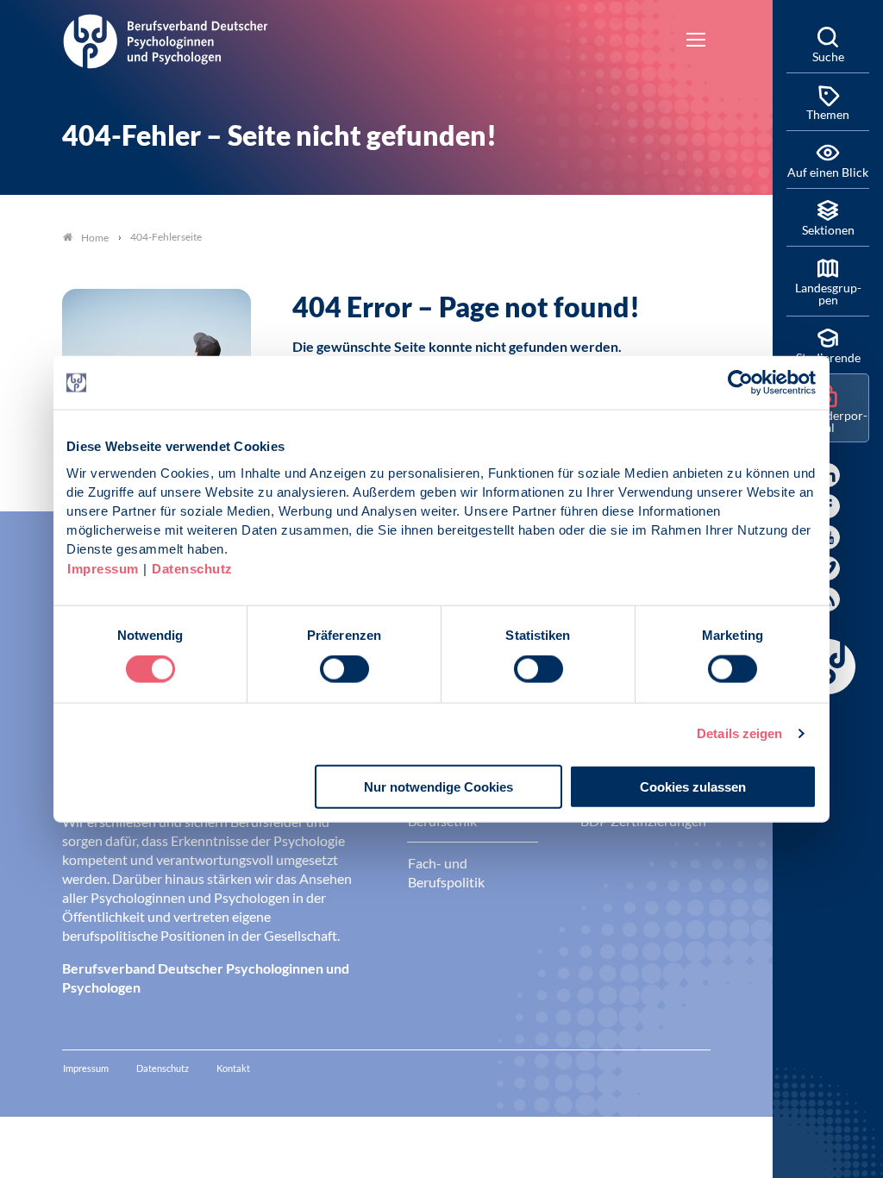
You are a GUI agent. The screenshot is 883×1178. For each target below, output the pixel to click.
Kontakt (233, 1068)
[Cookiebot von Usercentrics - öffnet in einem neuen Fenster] (741, 383)
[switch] (344, 669)
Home (95, 237)
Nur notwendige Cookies (438, 786)
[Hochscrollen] (741, 1147)
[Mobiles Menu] (696, 41)
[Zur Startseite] (165, 39)
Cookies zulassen (693, 786)
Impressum (103, 568)
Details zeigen (739, 733)
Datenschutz (192, 568)
